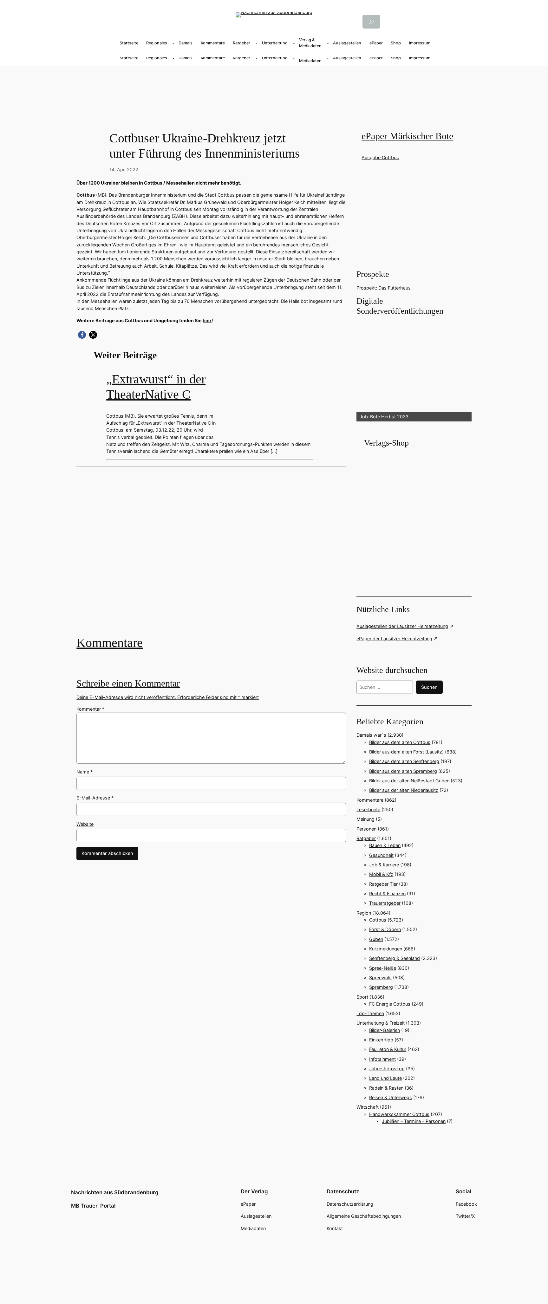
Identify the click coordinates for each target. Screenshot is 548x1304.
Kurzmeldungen (385, 948)
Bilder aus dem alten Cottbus (399, 742)
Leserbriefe (368, 809)
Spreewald (380, 977)
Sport (362, 997)
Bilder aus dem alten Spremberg (403, 771)
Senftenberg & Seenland (394, 958)
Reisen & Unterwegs (390, 1097)
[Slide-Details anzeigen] (413, 369)
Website (85, 824)
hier (207, 320)
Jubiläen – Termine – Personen (414, 1121)
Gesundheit (381, 855)
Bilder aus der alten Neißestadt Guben (409, 780)
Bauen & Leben (385, 845)
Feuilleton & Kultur (387, 1049)
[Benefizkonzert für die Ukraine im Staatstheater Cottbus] (211, 556)
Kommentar (90, 709)
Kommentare (109, 643)
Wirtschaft (367, 1107)
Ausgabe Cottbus (380, 157)
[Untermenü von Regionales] (173, 43)
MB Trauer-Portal (93, 1206)
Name (84, 771)
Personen (366, 828)
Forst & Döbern (385, 929)
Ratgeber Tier (383, 884)
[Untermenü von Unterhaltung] (294, 43)
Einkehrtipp (381, 1039)
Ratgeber (366, 838)
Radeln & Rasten (386, 1088)
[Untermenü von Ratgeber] (256, 43)
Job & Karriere (384, 864)
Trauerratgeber (385, 903)
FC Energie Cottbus (389, 1004)
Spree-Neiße (382, 968)
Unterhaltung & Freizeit (380, 1023)
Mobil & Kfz (381, 874)
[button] (82, 335)
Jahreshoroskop (387, 1068)
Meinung (365, 819)
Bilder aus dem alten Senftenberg (404, 761)
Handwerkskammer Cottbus (399, 1114)
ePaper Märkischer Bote (407, 136)
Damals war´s (371, 735)
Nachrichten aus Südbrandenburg (115, 1192)
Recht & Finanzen (387, 893)
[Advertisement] (214, 556)
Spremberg (381, 987)
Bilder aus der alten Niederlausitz (403, 790)
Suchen (429, 687)
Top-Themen (370, 1013)
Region (363, 913)
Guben (376, 939)
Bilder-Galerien (384, 1030)
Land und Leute (385, 1078)
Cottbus (149, 169)
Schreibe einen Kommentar (128, 683)
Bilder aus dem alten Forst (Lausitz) (406, 751)
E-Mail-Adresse (95, 797)
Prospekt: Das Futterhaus (383, 287)
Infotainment (382, 1059)
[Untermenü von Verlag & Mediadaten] (328, 43)
